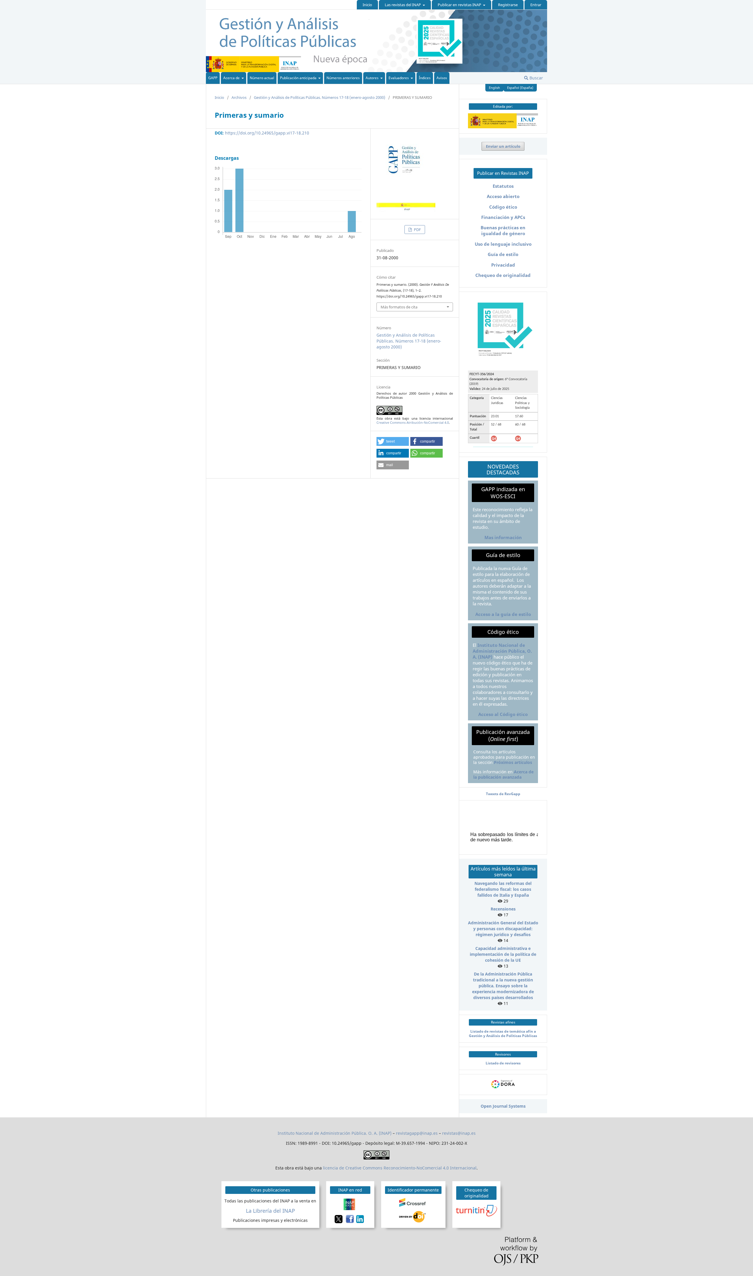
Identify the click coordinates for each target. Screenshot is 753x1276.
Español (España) (520, 87)
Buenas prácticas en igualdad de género (503, 231)
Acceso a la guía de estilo (503, 614)
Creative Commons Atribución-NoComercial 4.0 (412, 422)
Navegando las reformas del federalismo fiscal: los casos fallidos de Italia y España (503, 889)
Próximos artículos (513, 762)
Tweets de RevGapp (503, 793)
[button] (392, 441)
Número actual (262, 77)
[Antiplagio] (477, 1210)
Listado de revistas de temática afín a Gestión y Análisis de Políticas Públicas (503, 1033)
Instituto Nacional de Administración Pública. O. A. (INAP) (335, 1133)
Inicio (367, 4)
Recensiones (503, 909)
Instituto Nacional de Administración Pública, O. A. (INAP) (502, 651)
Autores (372, 77)
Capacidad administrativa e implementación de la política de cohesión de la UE (503, 954)
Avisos (442, 77)
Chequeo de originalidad (503, 275)
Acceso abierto (503, 196)
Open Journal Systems (503, 1106)
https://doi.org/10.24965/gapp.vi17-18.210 (267, 133)
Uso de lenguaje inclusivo (503, 244)
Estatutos (503, 186)
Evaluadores (399, 77)
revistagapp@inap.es (417, 1133)
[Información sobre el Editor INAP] (503, 126)
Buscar (535, 78)
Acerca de (232, 77)
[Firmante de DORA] (503, 1088)
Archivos (238, 97)
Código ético (503, 207)
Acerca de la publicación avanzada (503, 774)
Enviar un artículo (503, 146)
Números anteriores (343, 77)
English (494, 87)
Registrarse (508, 4)
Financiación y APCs (503, 217)
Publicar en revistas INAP (460, 4)
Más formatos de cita (399, 307)
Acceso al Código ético (503, 714)
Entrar (535, 4)
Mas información (503, 537)
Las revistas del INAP (403, 4)
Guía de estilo (503, 254)
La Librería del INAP (270, 1210)
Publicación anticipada (298, 77)
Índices (425, 77)
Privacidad (503, 265)
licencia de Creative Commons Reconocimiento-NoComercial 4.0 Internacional (400, 1168)
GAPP (212, 77)
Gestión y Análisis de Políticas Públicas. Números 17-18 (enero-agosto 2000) (319, 97)
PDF (417, 229)
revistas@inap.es (459, 1133)
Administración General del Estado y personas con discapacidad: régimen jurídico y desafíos (503, 928)
